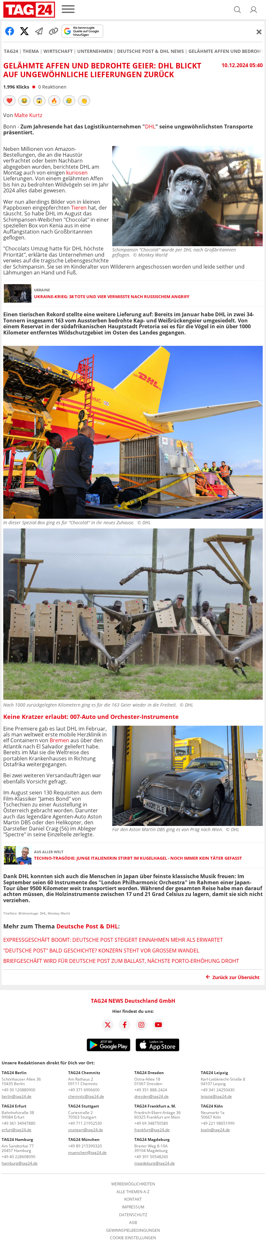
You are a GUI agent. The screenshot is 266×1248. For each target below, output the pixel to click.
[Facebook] (124, 1025)
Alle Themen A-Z (133, 1192)
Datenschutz (133, 1215)
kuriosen (77, 172)
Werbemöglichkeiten (133, 1184)
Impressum (133, 1207)
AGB (133, 1222)
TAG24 (11, 51)
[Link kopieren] (53, 31)
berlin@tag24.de (16, 1096)
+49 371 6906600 (84, 1090)
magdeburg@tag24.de (154, 1163)
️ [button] (9, 100)
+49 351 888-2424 (150, 1090)
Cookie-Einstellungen (133, 1238)
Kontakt (133, 1199)
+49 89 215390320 (85, 1146)
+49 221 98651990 (218, 1123)
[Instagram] (141, 1025)
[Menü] (68, 9)
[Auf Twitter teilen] (24, 31)
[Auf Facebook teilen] (9, 31)
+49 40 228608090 (18, 1156)
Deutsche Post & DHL (87, 926)
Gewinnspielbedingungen (133, 1230)
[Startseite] (29, 10)
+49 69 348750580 (151, 1123)
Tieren (79, 207)
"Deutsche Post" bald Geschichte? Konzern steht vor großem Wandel (101, 950)
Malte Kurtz (28, 115)
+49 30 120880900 (18, 1090)
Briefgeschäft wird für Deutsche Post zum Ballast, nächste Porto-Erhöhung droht (121, 960)
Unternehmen (95, 51)
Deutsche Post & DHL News (150, 51)
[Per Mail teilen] (38, 31)
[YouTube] (158, 1025)
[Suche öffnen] (237, 10)
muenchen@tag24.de (87, 1152)
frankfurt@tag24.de (152, 1130)
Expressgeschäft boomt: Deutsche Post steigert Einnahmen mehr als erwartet (113, 939)
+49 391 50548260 (151, 1156)
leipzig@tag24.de (216, 1096)
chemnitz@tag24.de (86, 1096)
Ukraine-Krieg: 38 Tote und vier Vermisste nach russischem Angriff (111, 296)
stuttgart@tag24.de (85, 1130)
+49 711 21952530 (85, 1123)
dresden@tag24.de (151, 1096)
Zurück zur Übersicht (236, 977)
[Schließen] (259, 31)
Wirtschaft (58, 51)
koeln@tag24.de (215, 1130)
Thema (31, 51)
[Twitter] (108, 1025)
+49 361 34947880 (18, 1123)
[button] (253, 10)
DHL (150, 126)
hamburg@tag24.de (20, 1163)
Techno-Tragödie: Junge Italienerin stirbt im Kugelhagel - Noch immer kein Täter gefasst (138, 858)
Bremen (59, 740)
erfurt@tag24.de (16, 1130)
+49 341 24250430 (218, 1090)
